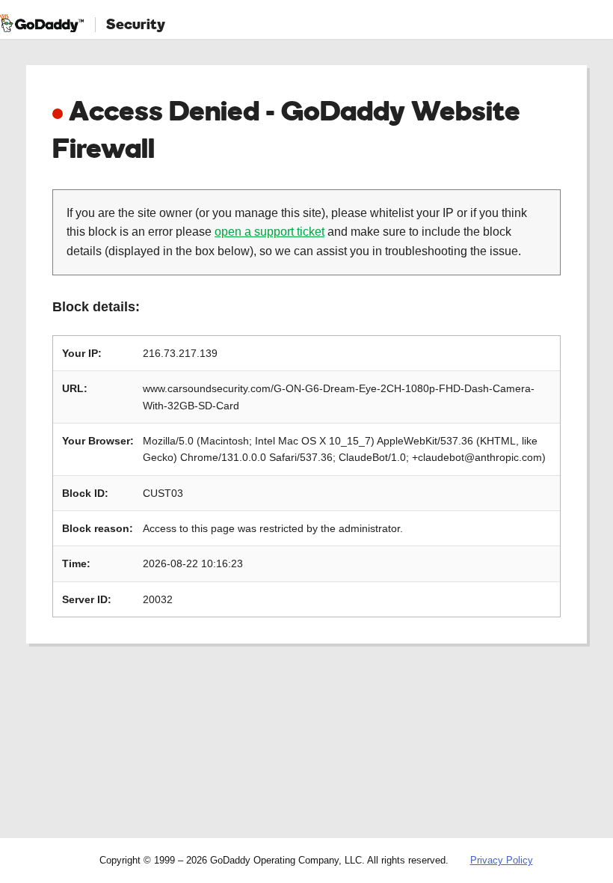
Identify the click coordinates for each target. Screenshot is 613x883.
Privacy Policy (501, 860)
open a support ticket (269, 231)
